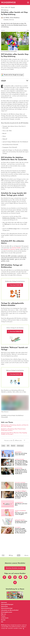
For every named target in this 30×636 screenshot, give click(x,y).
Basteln (13, 7)
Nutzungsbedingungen (7, 604)
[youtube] (26, 577)
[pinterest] (10, 577)
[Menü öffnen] (28, 2)
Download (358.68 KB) (16, 331)
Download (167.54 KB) (16, 374)
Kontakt (3, 620)
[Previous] (2, 41)
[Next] (27, 41)
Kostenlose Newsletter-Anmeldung (15, 568)
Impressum (4, 602)
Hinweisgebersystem (6, 612)
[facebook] (4, 577)
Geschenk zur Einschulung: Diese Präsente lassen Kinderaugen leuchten (13, 429)
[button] (15, 80)
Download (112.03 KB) (16, 285)
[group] (15, 51)
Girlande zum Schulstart (9, 249)
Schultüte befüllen (16, 247)
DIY (9, 7)
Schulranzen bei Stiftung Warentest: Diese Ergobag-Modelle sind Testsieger (14, 433)
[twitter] (20, 577)
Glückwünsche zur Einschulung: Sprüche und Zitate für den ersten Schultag (14, 426)
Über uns (3, 614)
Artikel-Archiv (5, 618)
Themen (3, 616)
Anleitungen (20, 445)
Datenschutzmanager (7, 608)
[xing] (15, 583)
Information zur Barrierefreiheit (9, 610)
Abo (2, 621)
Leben (6, 7)
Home (2, 7)
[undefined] (4, 556)
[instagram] (15, 577)
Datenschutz (4, 606)
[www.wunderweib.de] (8, 2)
